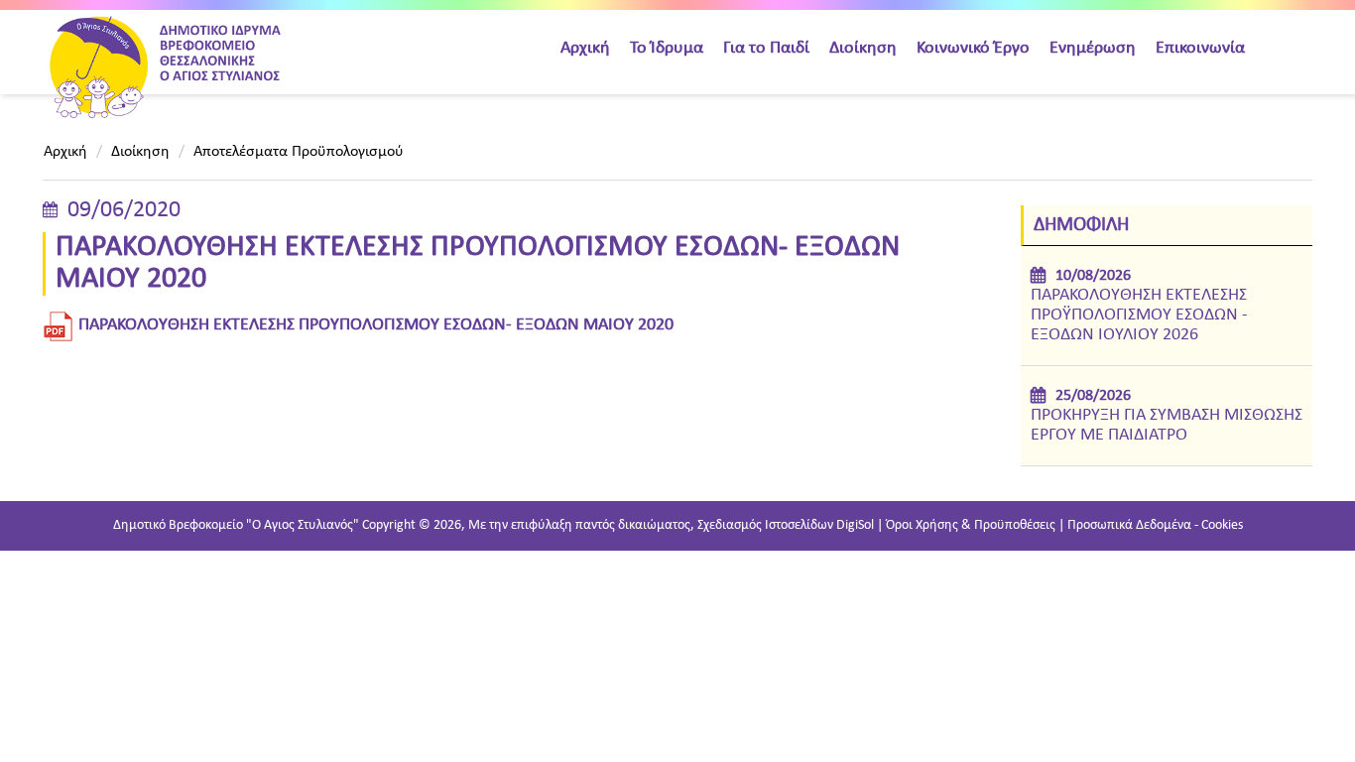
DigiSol (855, 525)
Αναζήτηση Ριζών (786, 419)
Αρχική (585, 48)
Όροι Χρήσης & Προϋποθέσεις (970, 525)
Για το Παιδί (766, 48)
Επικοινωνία (1200, 48)
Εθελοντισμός (774, 460)
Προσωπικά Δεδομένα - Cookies (1155, 525)
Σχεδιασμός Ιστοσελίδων (765, 525)
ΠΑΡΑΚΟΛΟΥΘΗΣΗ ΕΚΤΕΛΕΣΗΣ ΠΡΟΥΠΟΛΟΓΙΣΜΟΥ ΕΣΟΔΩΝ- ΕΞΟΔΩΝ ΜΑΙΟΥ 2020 (376, 325)
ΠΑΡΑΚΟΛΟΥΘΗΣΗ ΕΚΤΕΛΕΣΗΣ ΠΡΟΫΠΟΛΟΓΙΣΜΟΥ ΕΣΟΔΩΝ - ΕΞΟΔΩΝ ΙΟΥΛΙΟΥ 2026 (1139, 315)
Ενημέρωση (1092, 48)
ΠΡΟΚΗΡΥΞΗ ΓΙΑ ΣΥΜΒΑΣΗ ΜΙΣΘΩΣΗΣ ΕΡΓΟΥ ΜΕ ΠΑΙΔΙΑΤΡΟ (1166, 425)
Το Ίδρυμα (666, 48)
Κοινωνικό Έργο (973, 48)
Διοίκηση (863, 48)
